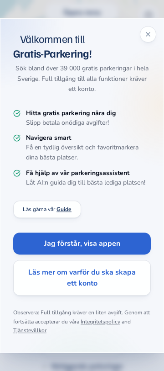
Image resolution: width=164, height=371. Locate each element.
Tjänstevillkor (29, 330)
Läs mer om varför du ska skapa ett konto (82, 277)
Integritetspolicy (100, 321)
